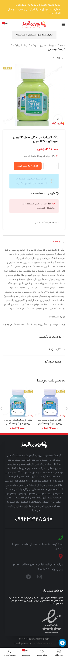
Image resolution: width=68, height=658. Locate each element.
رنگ (33, 45)
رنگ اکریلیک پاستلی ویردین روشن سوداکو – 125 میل (18, 422)
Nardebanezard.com (43, 643)
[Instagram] (40, 577)
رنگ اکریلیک (20, 45)
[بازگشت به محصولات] (58, 58)
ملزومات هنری (48, 45)
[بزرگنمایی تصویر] (58, 119)
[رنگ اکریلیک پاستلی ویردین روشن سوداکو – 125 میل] (18, 402)
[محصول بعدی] (54, 58)
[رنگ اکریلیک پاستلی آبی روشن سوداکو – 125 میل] (50, 402)
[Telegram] (28, 577)
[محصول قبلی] (63, 58)
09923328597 (34, 519)
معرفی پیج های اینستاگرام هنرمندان (34, 34)
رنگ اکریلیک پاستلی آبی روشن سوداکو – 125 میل (50, 422)
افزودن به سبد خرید (27, 165)
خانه (62, 45)
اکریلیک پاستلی (56, 49)
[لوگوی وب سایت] (34, 24)
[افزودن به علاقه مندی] (46, 412)
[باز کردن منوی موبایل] (63, 24)
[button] (53, 412)
